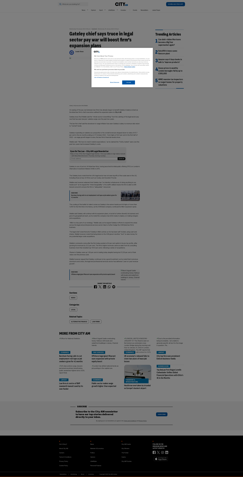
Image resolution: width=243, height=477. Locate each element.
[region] (122, 67)
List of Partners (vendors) (101, 77)
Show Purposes (114, 82)
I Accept (128, 82)
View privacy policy (129, 66)
